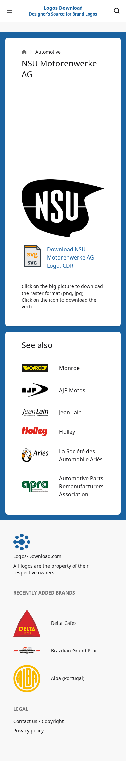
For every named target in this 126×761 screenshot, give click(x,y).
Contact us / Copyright (38, 721)
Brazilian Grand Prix (73, 650)
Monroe (69, 368)
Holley (67, 431)
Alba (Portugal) (67, 678)
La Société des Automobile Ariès (81, 455)
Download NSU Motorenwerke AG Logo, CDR (70, 257)
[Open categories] (9, 11)
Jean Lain (70, 412)
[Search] (116, 11)
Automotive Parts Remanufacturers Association (81, 486)
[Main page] (24, 52)
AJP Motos (72, 390)
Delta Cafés (64, 623)
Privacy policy (28, 730)
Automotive (48, 52)
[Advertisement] (63, 129)
